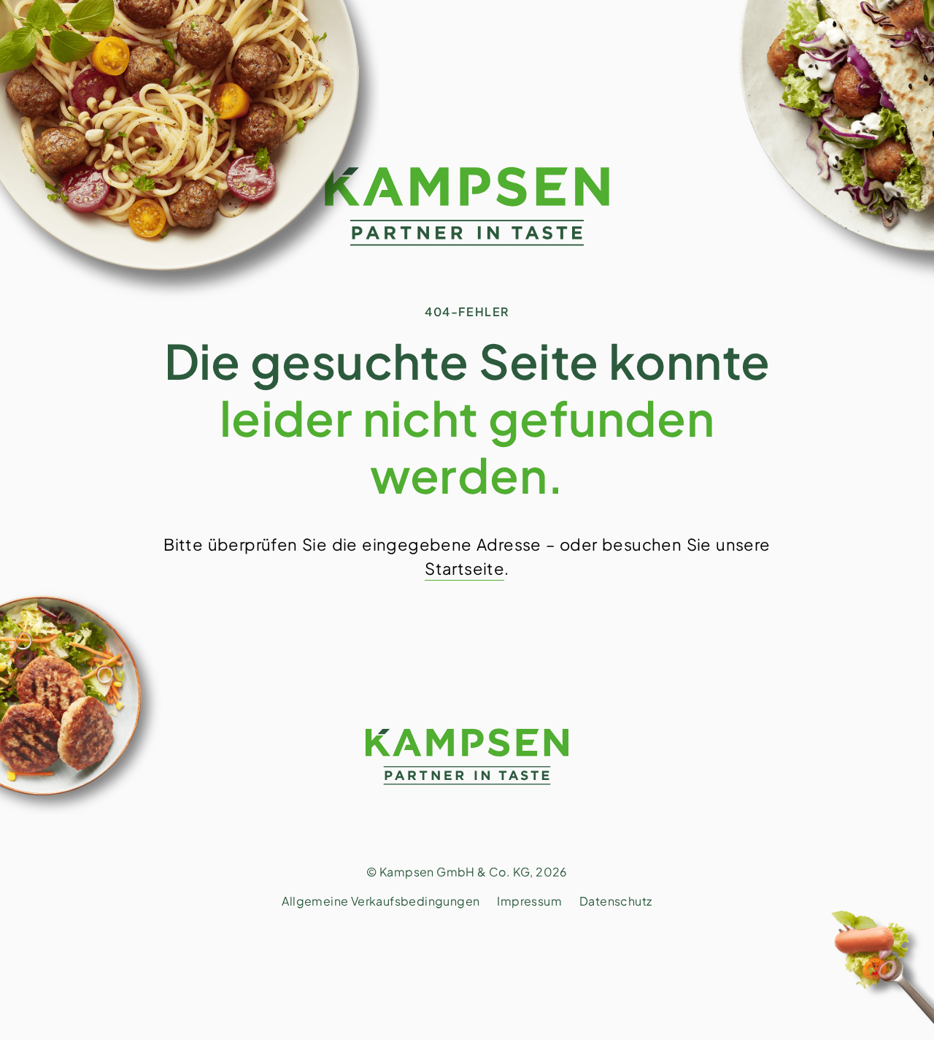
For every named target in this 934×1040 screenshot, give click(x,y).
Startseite (464, 568)
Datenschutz (615, 901)
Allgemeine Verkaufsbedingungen (380, 901)
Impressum (529, 901)
